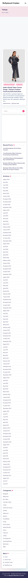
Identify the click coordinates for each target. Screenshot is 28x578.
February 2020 (6, 394)
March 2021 (6, 358)
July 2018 (5, 447)
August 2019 (6, 411)
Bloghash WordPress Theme (16, 575)
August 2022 (6, 310)
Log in (6, 556)
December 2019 (7, 400)
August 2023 (6, 277)
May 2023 (5, 285)
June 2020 (5, 383)
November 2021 (7, 335)
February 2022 (6, 327)
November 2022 (7, 302)
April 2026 (5, 190)
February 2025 (6, 227)
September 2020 (7, 375)
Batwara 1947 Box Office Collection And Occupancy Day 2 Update (14, 163)
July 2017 (5, 481)
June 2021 (5, 349)
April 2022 (5, 322)
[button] (23, 111)
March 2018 (6, 458)
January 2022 (6, 330)
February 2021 (6, 361)
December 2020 (7, 366)
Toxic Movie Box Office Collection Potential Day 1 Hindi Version (12, 154)
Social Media (6, 519)
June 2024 (5, 249)
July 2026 (5, 182)
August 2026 (6, 179)
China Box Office (7, 502)
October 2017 (6, 472)
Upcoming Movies (7, 541)
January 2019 (6, 430)
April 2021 (5, 355)
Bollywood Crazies (11, 3)
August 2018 (6, 444)
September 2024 (7, 241)
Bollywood (5, 496)
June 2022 (5, 316)
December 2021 (7, 333)
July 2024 (5, 246)
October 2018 (6, 439)
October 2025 (6, 204)
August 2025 (6, 210)
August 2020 (6, 377)
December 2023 (7, 266)
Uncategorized (6, 538)
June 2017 (5, 484)
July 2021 (5, 347)
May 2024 (5, 252)
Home (3, 12)
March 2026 (6, 193)
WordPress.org (8, 565)
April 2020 (5, 389)
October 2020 (6, 372)
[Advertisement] (14, 31)
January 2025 (6, 229)
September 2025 (7, 207)
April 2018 (5, 456)
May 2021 (5, 352)
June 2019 (5, 416)
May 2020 (5, 386)
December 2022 (7, 299)
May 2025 (5, 218)
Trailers (5, 535)
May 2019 (5, 419)
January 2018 (6, 464)
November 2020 (7, 369)
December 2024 (7, 232)
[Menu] (25, 3)
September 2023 (7, 274)
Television (5, 532)
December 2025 (7, 199)
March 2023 (6, 291)
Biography (5, 493)
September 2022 (7, 308)
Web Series (6, 544)
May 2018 (5, 453)
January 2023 (6, 296)
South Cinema (6, 524)
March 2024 (6, 257)
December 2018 (7, 433)
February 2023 (6, 294)
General (5, 510)
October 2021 (6, 338)
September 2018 (7, 442)
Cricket (4, 505)
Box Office (5, 499)
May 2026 (5, 187)
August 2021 (6, 344)
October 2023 (6, 271)
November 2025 (7, 201)
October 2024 (6, 238)
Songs (4, 521)
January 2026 (6, 196)
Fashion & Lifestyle (9, 84)
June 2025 (5, 215)
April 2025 (5, 221)
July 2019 (5, 414)
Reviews (5, 516)
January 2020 (6, 397)
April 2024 (5, 255)
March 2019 (6, 425)
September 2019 (7, 408)
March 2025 (6, 224)
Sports (4, 530)
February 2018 (6, 461)
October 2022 (6, 305)
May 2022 (5, 319)
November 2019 (7, 402)
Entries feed (8, 559)
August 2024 (6, 243)
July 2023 (5, 280)
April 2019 (5, 422)
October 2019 (6, 405)
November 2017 (7, 470)
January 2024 (6, 263)
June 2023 (5, 282)
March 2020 (6, 391)
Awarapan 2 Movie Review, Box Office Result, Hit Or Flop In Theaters (13, 168)
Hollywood (19, 84)
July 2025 (5, 213)
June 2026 (5, 185)
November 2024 (7, 235)
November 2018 (7, 436)
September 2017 (7, 475)
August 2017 (6, 478)
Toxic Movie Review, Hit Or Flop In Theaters (12, 149)
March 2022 (6, 324)
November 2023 (7, 269)
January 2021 (6, 363)
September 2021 (7, 341)
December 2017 (7, 467)
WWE (4, 546)
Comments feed (8, 562)
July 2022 (5, 313)
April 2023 (5, 288)
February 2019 (6, 428)
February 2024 (6, 260)
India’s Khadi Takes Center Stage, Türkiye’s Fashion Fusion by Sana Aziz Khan (12, 89)
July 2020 (5, 380)
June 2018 (5, 450)
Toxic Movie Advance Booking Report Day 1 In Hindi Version (13, 158)
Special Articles (7, 527)
